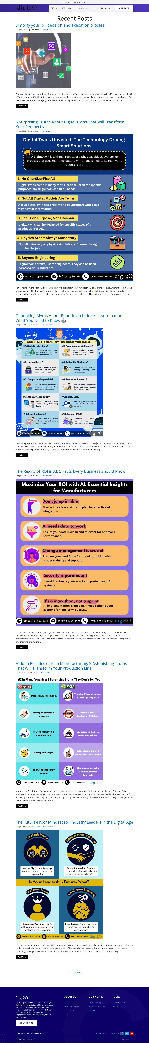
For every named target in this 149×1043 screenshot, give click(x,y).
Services (81, 8)
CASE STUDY (69, 1010)
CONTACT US (26, 1023)
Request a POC (119, 1002)
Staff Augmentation (97, 1006)
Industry (93, 8)
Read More (22, 106)
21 (75, 972)
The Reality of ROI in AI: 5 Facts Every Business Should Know (70, 471)
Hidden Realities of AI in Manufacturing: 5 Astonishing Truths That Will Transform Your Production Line (71, 666)
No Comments (47, 29)
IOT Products (67, 8)
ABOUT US (68, 1002)
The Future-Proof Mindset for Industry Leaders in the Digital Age (74, 822)
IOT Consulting (95, 1002)
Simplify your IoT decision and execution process (60, 25)
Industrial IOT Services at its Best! (74, 2)
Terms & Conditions (102, 1033)
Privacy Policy (114, 1033)
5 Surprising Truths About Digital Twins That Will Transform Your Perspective (70, 124)
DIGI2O (54, 8)
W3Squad (125, 1040)
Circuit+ (92, 1010)
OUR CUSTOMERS (71, 1006)
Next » (79, 972)
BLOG (66, 1014)
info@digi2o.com (37, 1033)
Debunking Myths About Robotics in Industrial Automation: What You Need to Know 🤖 (69, 318)
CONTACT (124, 8)
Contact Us (117, 1006)
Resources (105, 8)
